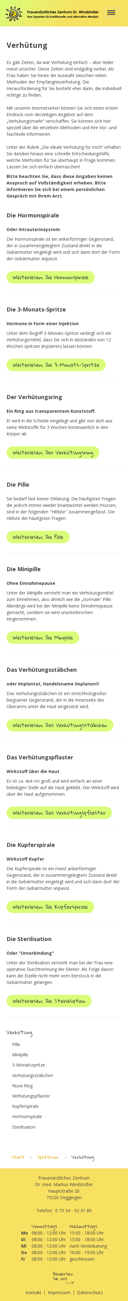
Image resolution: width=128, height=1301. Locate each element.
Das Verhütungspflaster (40, 757)
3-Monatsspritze (28, 1065)
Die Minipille (24, 569)
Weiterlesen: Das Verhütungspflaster (59, 812)
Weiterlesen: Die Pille (38, 537)
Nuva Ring (22, 1086)
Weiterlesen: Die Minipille (43, 637)
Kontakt (33, 1292)
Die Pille (18, 484)
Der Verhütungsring (34, 397)
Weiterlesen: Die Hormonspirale (51, 277)
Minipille (20, 1055)
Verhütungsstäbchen (32, 1075)
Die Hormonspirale (33, 215)
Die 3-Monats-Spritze (36, 309)
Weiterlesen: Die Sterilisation (49, 1001)
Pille (16, 1044)
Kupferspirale (25, 1106)
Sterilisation (23, 1127)
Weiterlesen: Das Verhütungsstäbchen (60, 725)
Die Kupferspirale (31, 844)
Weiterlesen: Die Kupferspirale (50, 907)
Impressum (59, 1292)
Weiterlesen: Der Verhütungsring (53, 452)
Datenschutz (90, 1292)
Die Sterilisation (29, 939)
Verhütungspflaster (31, 1096)
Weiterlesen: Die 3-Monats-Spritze (56, 365)
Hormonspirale (27, 1116)
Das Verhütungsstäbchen (42, 669)
